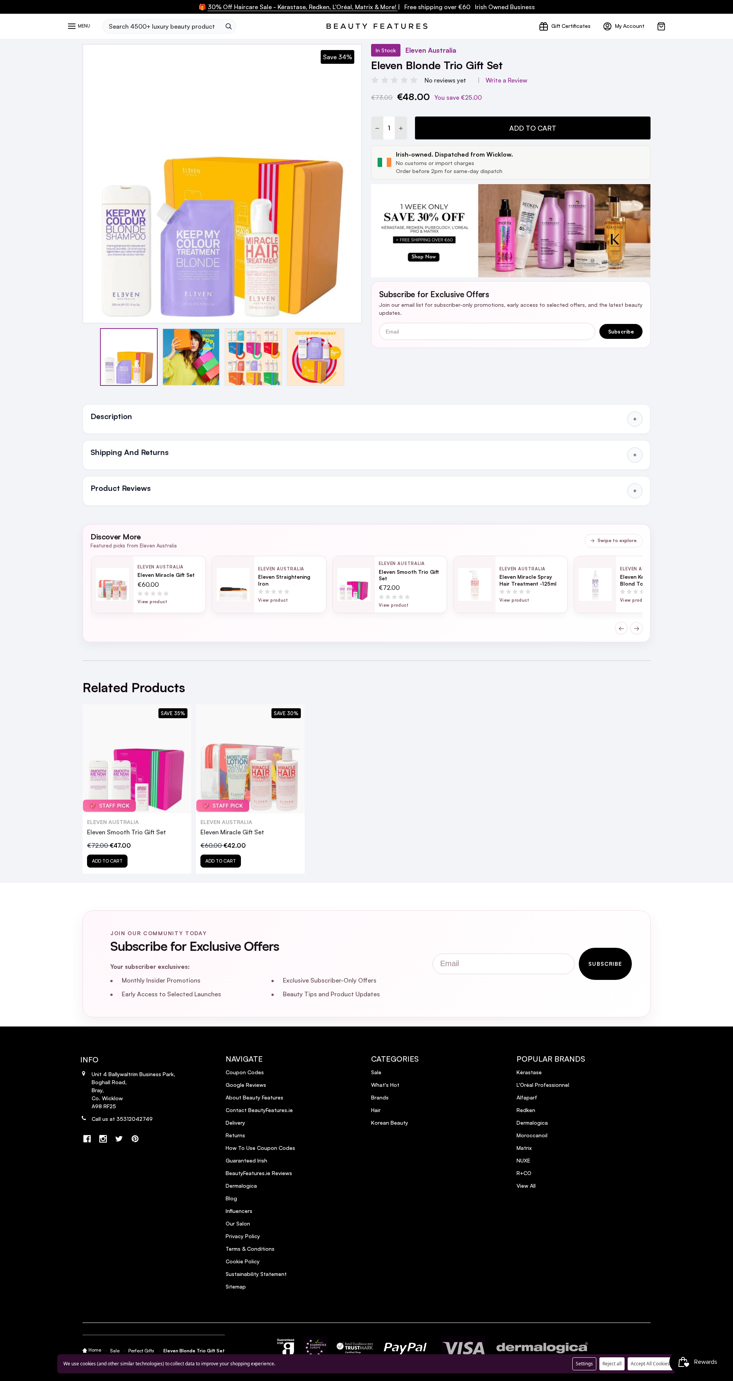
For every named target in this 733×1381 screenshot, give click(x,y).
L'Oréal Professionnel (543, 1084)
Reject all (612, 1363)
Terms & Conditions (250, 1248)
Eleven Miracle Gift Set (232, 832)
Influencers (239, 1211)
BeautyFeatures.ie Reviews (259, 1173)
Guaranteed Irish (246, 1160)
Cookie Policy (243, 1261)
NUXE (523, 1160)
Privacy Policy (243, 1236)
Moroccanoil (532, 1135)
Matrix (524, 1148)
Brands (380, 1097)
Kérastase (529, 1072)
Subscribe (621, 331)
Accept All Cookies (650, 1363)
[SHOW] (635, 419)
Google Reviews (246, 1084)
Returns (235, 1135)
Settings (584, 1363)
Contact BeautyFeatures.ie (259, 1110)
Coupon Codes (245, 1072)
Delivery (235, 1122)
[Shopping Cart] (661, 26)
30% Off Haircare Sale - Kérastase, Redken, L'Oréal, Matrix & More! (303, 7)
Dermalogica (241, 1185)
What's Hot (385, 1084)
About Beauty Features (254, 1097)
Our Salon (238, 1223)
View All (526, 1185)
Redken (526, 1110)
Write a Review (506, 80)
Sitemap (236, 1286)
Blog (231, 1198)
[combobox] (161, 26)
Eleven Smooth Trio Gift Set (126, 832)
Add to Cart (532, 128)
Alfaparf (527, 1097)
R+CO (524, 1173)
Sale (376, 1072)
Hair (376, 1110)
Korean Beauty (389, 1122)
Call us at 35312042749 (122, 1118)
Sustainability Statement (256, 1274)
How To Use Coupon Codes (260, 1148)
